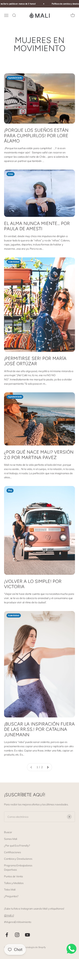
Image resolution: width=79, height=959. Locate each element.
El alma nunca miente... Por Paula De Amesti (37, 226)
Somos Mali (10, 838)
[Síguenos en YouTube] (27, 935)
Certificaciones (12, 852)
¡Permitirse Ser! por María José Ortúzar (35, 361)
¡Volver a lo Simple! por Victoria (33, 584)
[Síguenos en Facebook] (7, 935)
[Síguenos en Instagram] (17, 935)
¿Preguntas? (11, 896)
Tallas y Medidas (13, 883)
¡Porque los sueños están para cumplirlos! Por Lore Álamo (36, 135)
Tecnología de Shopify (35, 947)
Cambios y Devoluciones (18, 858)
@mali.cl (9, 915)
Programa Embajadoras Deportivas (18, 867)
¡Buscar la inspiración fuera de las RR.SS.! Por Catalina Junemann (39, 729)
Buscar (8, 832)
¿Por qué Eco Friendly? (17, 845)
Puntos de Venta (13, 876)
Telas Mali (10, 889)
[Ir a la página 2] (47, 767)
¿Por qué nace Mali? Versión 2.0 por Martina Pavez (39, 454)
